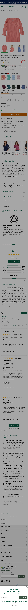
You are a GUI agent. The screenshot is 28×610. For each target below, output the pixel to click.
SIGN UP (23, 597)
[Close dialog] (26, 587)
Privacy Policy (14, 605)
